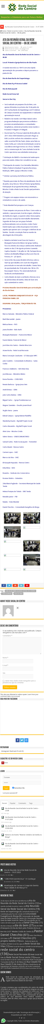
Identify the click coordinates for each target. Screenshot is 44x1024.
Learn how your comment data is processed (19, 695)
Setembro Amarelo (19, 966)
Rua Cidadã (34, 962)
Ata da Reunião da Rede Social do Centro (20, 591)
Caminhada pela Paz (8, 914)
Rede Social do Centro (15, 31)
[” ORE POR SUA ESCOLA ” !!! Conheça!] (1, 879)
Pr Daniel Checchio (23, 938)
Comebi (21, 914)
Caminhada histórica (30, 912)
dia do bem (18, 594)
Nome (5, 658)
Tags (31, 803)
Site (4, 673)
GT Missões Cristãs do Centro (21, 932)
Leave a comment (10, 50)
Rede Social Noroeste (19, 954)
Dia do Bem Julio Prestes (24, 928)
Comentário (7, 636)
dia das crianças (7, 926)
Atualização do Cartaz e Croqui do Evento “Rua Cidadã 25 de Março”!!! (21, 886)
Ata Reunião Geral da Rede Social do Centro (20, 907)
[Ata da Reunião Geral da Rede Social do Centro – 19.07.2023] (1, 870)
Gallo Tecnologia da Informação (27, 1012)
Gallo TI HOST (28, 1015)
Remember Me (19, 788)
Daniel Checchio (33, 922)
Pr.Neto (6, 938)
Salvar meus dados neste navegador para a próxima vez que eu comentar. (19, 682)
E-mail (5, 665)
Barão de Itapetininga (11, 911)
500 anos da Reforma (20, 901)
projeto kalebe (10, 941)
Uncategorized (24, 49)
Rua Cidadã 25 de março (12, 964)
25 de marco (5, 901)
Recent (4, 803)
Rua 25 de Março (18, 962)
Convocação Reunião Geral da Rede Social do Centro (21, 919)
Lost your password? (10, 793)
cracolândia (6, 594)
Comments (22, 803)
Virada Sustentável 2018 (15, 968)
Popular (12, 803)
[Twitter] (22, 740)
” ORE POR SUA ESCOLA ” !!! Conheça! (20, 879)
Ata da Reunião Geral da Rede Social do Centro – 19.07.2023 (20, 871)
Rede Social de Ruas (35, 946)
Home (4, 31)
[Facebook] (18, 740)
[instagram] (26, 740)
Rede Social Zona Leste (20, 957)
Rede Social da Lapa (16, 944)
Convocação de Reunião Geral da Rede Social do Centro (20, 917)
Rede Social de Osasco (18, 946)
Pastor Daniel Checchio (21, 933)
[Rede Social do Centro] (22, 7)
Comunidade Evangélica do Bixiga (18, 915)
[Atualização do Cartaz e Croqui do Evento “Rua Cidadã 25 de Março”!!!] (1, 885)
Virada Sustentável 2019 (33, 968)
